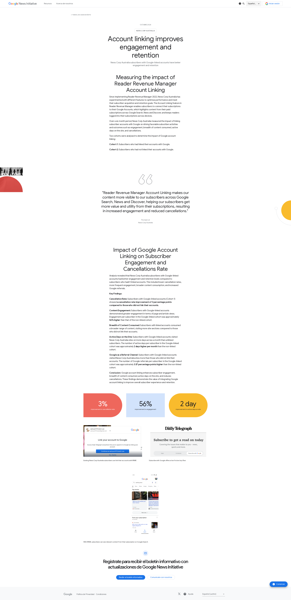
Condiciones (101, 594)
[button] (253, 3)
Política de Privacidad (85, 594)
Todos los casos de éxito (81, 15)
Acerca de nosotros (64, 4)
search (243, 3)
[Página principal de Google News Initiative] (23, 3)
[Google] (68, 594)
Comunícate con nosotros (161, 577)
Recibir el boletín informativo (130, 577)
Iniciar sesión (274, 4)
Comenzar (278, 584)
